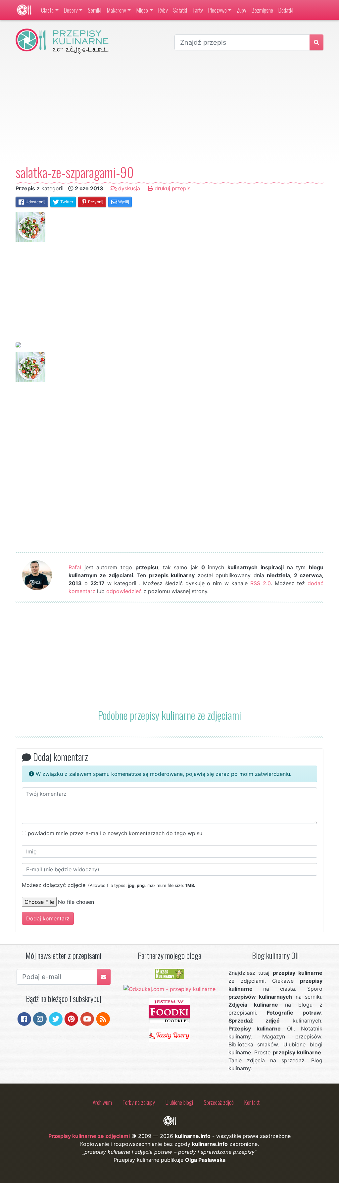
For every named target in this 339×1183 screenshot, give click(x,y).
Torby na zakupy (138, 1102)
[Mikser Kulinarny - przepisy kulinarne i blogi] (169, 973)
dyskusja (128, 188)
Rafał (75, 567)
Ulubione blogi (179, 1102)
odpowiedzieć (124, 591)
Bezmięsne (262, 10)
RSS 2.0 (260, 583)
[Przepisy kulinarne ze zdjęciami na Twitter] (56, 1018)
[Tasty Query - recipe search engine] (169, 1034)
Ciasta (47, 10)
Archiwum (102, 1102)
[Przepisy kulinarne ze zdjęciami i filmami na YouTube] (87, 1018)
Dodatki (285, 10)
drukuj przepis (171, 188)
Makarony (116, 10)
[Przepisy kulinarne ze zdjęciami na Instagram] (40, 1018)
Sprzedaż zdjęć (219, 1102)
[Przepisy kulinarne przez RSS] (103, 1018)
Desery (71, 10)
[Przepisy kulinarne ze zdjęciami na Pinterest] (71, 1018)
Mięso (142, 10)
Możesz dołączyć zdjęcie (108, 885)
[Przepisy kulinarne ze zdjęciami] (24, 10)
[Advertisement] (169, 109)
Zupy (241, 10)
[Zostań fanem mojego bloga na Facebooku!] (24, 1018)
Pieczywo (217, 10)
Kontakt (252, 1102)
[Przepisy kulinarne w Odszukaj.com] (169, 988)
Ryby (163, 10)
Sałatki (180, 10)
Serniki (94, 10)
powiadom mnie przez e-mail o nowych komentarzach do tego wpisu (115, 833)
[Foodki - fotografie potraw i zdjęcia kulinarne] (169, 1010)
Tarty (197, 10)
